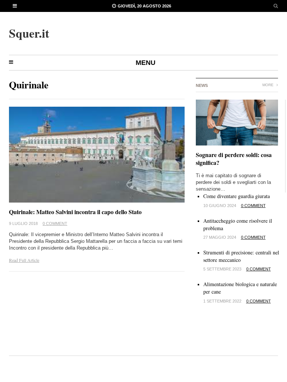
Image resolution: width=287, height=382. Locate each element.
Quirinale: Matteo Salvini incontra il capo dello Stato (75, 211)
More (268, 85)
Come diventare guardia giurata (236, 196)
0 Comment (55, 223)
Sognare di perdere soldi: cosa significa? (234, 158)
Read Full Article (24, 260)
